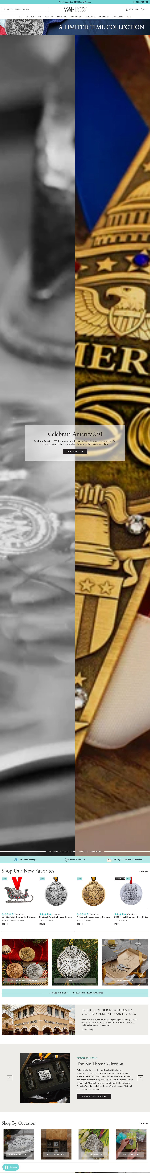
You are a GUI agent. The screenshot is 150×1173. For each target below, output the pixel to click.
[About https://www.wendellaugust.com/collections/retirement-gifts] (56, 1144)
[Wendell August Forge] (75, 9)
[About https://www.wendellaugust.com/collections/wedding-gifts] (125, 962)
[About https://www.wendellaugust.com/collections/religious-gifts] (94, 1144)
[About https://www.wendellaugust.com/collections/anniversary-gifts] (19, 1144)
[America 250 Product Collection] (75, 27)
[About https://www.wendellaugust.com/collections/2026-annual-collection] (25, 962)
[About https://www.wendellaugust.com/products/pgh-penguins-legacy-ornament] (56, 894)
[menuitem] (132, 9)
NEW (21, 17)
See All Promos (85, 2)
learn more (95, 851)
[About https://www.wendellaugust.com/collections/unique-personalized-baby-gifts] (75, 962)
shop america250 (75, 451)
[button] (34, 17)
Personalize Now (131, 906)
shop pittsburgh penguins (94, 1096)
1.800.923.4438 (142, 2)
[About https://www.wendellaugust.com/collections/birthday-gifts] (131, 1144)
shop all (143, 871)
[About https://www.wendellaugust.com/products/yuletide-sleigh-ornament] (19, 894)
